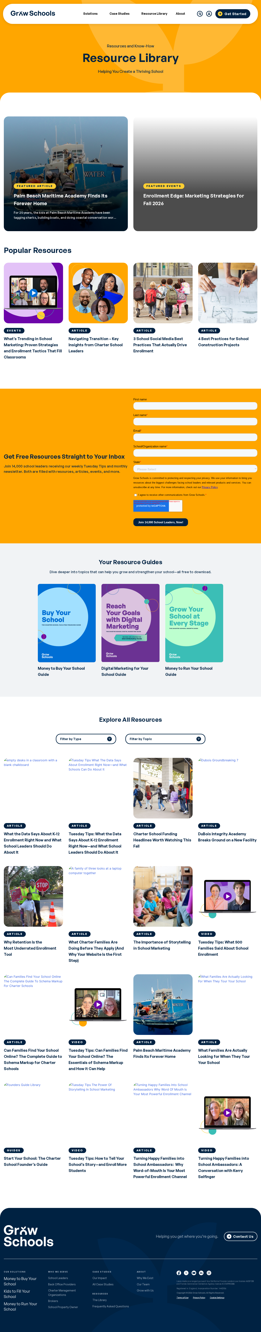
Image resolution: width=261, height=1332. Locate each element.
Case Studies (119, 14)
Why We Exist (145, 1278)
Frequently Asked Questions (110, 1306)
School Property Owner (63, 1307)
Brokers (53, 1301)
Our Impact (99, 1278)
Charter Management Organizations (62, 1292)
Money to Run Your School (20, 1306)
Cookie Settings (217, 1297)
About (180, 14)
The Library (99, 1300)
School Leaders (58, 1278)
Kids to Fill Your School (17, 1294)
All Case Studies (102, 1284)
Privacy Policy (199, 1297)
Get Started (235, 14)
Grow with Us (145, 1290)
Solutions (90, 14)
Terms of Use (182, 1297)
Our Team (143, 1284)
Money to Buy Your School (20, 1281)
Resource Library (154, 13)
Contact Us (243, 1236)
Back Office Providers (62, 1284)
